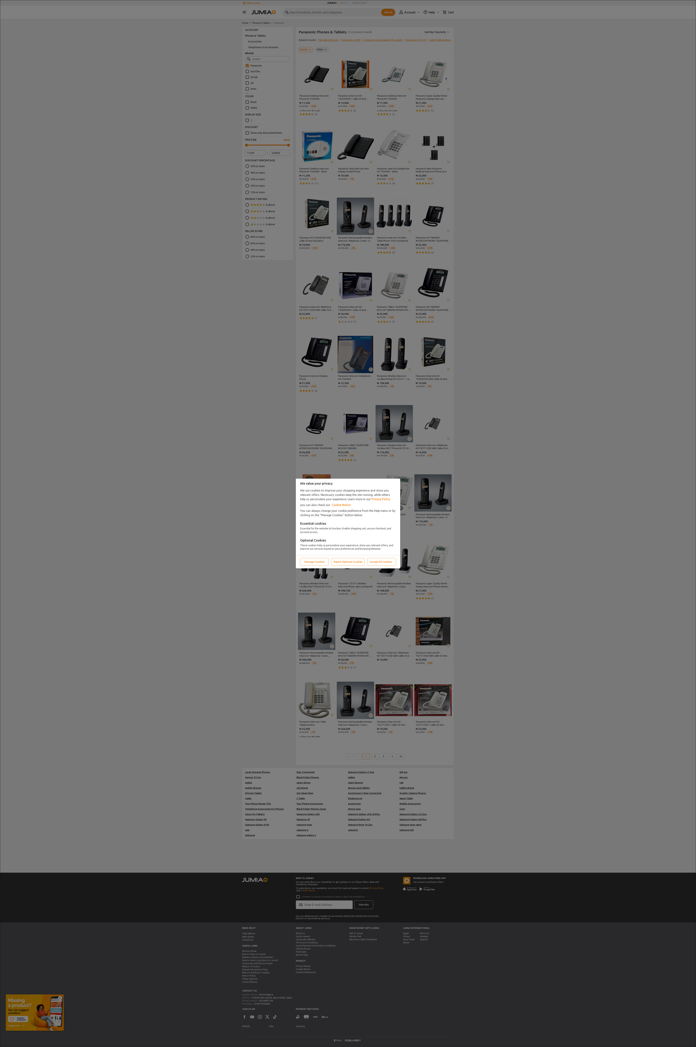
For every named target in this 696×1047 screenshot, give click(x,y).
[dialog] (348, 523)
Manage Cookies (314, 561)
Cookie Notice (341, 505)
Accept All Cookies (381, 561)
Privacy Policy (381, 499)
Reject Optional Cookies (348, 561)
